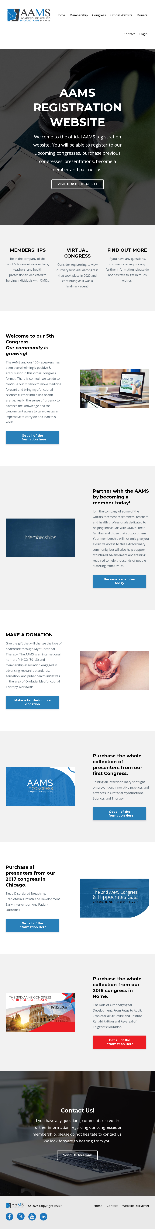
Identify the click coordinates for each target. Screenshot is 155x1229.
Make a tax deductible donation (32, 702)
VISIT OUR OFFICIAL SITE (77, 184)
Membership (79, 15)
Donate (142, 15)
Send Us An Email (77, 1155)
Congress (99, 15)
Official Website (121, 15)
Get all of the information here (32, 437)
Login (143, 34)
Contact (129, 34)
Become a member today (119, 581)
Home (61, 15)
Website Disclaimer (135, 1206)
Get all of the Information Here (119, 813)
